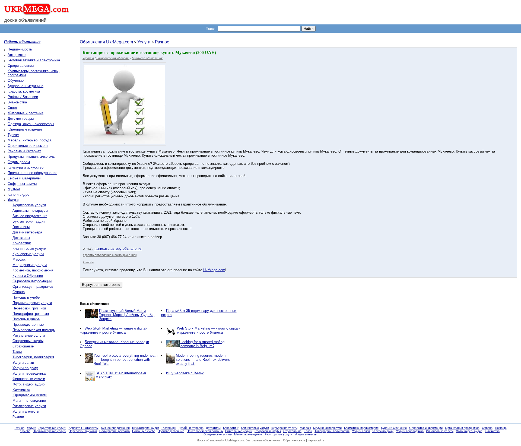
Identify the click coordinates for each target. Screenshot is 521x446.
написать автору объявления (118, 248)
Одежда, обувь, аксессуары (31, 124)
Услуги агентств (25, 411)
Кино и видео (18, 194)
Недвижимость (20, 49)
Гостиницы (21, 227)
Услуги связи (23, 362)
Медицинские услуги (29, 265)
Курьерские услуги (28, 254)
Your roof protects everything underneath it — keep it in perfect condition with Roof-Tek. (125, 359)
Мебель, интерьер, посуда (29, 140)
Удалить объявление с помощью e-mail (109, 255)
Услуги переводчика (29, 373)
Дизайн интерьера (27, 232)
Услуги (144, 42)
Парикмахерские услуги (32, 303)
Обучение (16, 80)
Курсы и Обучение (27, 276)
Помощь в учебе (26, 297)
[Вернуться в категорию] (101, 285)
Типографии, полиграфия (33, 357)
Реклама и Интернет (24, 151)
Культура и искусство (25, 167)
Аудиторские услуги (29, 205)
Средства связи (21, 66)
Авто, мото (17, 55)
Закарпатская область (112, 58)
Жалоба (88, 262)
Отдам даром (19, 162)
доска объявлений (25, 20)
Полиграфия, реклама (30, 314)
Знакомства (17, 102)
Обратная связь (294, 440)
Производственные (28, 324)
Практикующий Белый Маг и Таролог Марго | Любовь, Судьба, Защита (126, 315)
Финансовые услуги (28, 379)
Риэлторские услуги (29, 406)
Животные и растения (25, 113)
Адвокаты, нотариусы (30, 210)
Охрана (18, 292)
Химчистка (21, 390)
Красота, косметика (24, 91)
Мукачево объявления (147, 58)
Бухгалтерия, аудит (28, 221)
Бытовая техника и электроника (34, 60)
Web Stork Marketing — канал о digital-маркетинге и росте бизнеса (113, 330)
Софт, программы (22, 184)
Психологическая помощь (33, 330)
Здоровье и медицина (25, 86)
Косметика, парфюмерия (32, 270)
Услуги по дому (25, 368)
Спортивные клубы (27, 341)
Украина (88, 58)
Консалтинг (21, 243)
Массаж (19, 259)
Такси (17, 352)
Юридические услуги (29, 395)
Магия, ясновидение (29, 400)
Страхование (23, 346)
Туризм (13, 135)
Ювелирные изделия (25, 129)
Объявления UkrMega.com (106, 42)
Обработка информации (32, 281)
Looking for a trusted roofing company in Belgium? (202, 344)
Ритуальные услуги (28, 335)
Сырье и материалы (24, 178)
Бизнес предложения (29, 216)
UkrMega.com (214, 270)
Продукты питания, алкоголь (31, 156)
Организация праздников (32, 286)
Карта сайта (316, 440)
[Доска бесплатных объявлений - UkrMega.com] (34, 13)
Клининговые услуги (29, 248)
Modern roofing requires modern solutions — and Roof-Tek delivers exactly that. (203, 359)
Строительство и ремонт (28, 146)
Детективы (21, 238)
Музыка (14, 189)
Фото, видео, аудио (28, 384)
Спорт (12, 108)
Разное (162, 42)
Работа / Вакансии (23, 97)
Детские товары (21, 118)
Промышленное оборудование (32, 173)
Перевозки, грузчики (29, 308)
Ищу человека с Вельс (185, 373)
